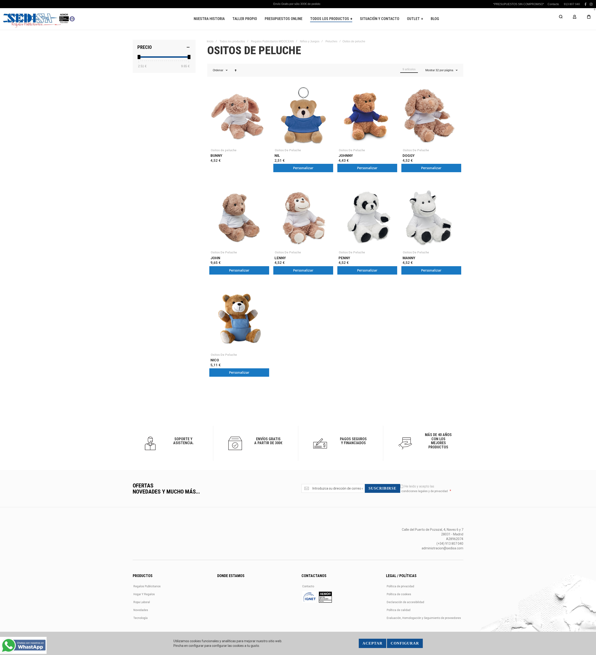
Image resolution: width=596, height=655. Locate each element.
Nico (214, 360)
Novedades (140, 610)
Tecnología (140, 618)
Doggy (409, 156)
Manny (409, 258)
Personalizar (303, 168)
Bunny (216, 156)
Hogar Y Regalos (144, 594)
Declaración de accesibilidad (405, 602)
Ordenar (218, 70)
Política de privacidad (400, 586)
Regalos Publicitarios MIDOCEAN (272, 41)
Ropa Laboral (141, 602)
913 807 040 (572, 4)
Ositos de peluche (224, 150)
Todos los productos (232, 41)
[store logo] (38, 19)
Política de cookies (399, 594)
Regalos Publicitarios (147, 586)
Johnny (346, 156)
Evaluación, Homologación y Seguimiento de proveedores (424, 618)
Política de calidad (398, 610)
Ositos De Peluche (288, 150)
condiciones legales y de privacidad (424, 491)
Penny (344, 258)
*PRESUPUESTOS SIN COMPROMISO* (518, 4)
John (215, 258)
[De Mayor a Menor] (235, 70)
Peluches (331, 41)
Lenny (280, 258)
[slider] (138, 57)
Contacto (553, 4)
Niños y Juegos (309, 41)
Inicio (210, 41)
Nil (277, 156)
